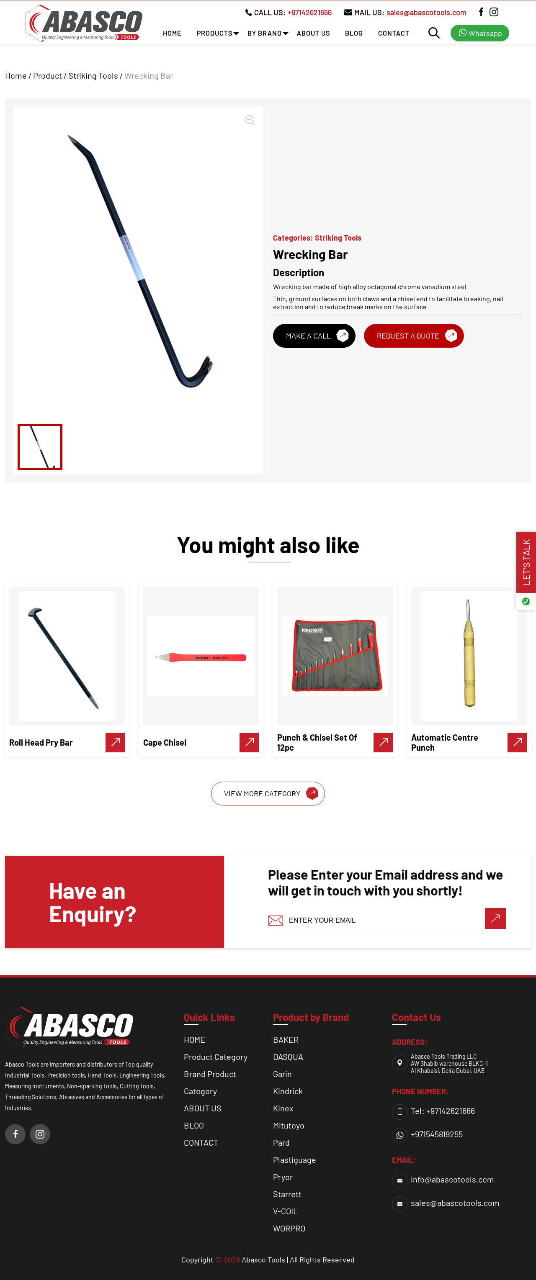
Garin (282, 1074)
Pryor (283, 1177)
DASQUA (288, 1057)
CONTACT (394, 33)
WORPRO (289, 1228)
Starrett (287, 1194)
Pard (281, 1142)
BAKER (286, 1039)
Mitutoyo (288, 1125)
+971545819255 (437, 1134)
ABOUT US (313, 33)
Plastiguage (294, 1159)
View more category (262, 793)
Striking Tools (93, 75)
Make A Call (308, 335)
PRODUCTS (214, 33)
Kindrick (288, 1091)
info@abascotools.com (452, 1179)
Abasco (254, 1259)
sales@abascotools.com (426, 12)
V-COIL (285, 1211)
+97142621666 (310, 12)
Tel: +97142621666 (443, 1111)
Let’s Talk (526, 562)
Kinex (283, 1108)
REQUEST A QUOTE (408, 335)
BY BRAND (264, 33)
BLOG (354, 33)
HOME (172, 33)
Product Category (215, 1057)
